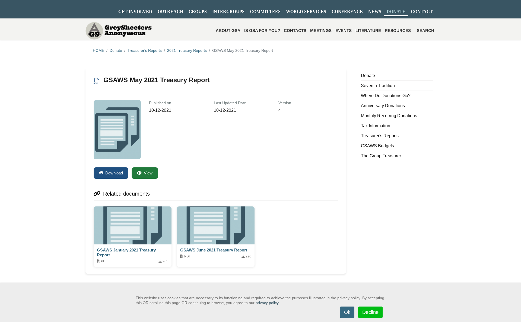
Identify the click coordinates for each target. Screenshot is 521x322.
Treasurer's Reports (380, 135)
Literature (368, 30)
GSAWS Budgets (377, 146)
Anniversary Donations (383, 105)
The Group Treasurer (381, 156)
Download (114, 173)
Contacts (295, 30)
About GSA (228, 30)
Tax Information (375, 125)
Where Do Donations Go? (386, 95)
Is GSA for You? (262, 30)
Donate (368, 75)
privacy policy (267, 303)
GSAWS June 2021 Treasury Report (213, 250)
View (148, 173)
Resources (398, 30)
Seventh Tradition (378, 85)
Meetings (321, 30)
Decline (370, 312)
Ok (347, 312)
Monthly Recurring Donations (389, 115)
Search (425, 30)
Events (343, 30)
